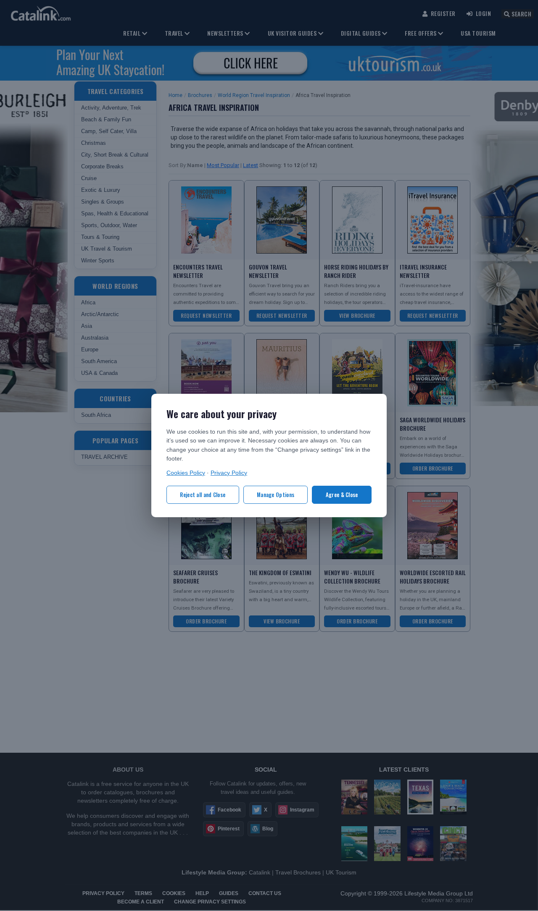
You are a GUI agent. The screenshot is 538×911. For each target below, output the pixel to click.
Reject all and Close (202, 494)
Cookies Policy (185, 473)
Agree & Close (342, 494)
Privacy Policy (229, 473)
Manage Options (275, 494)
